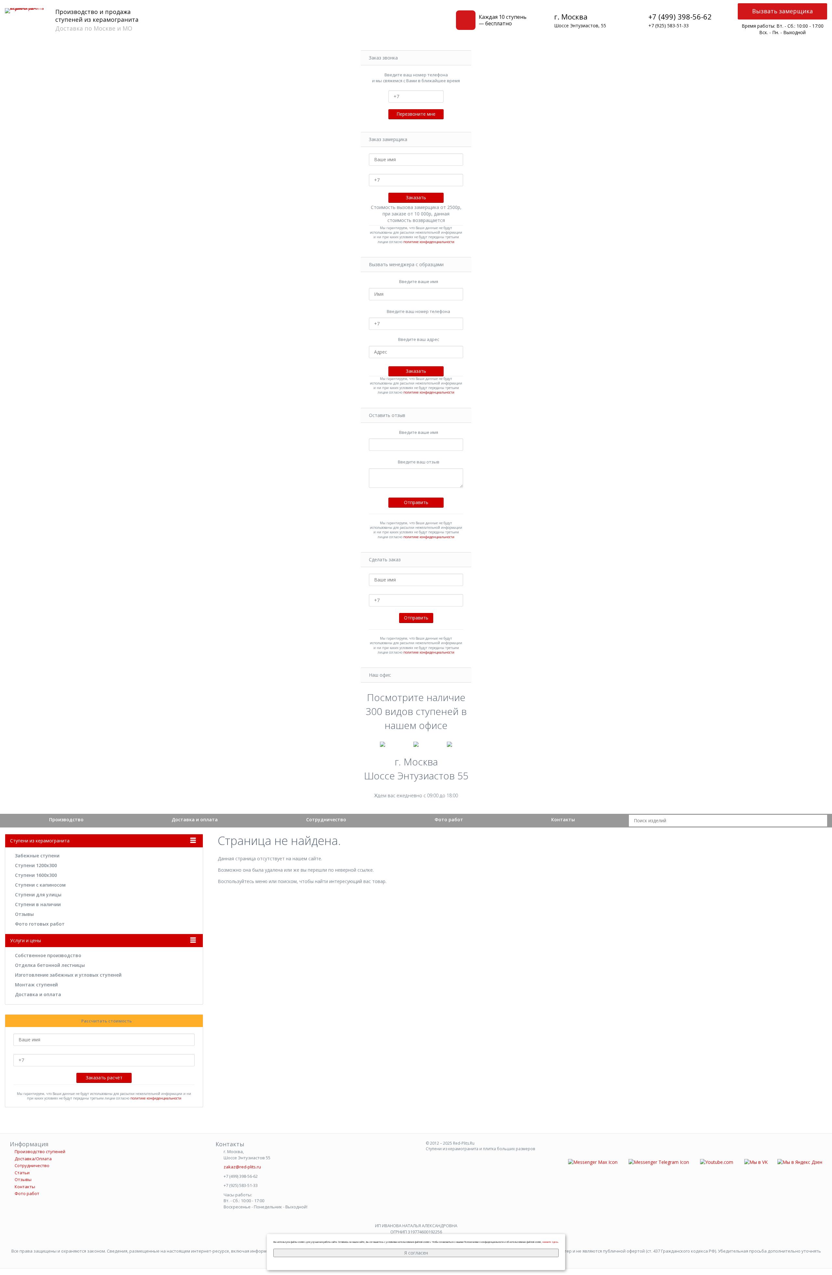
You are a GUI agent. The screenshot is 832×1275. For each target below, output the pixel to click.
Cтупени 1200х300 (36, 865)
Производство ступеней (40, 1151)
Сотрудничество (326, 819)
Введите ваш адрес (418, 339)
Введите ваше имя (418, 281)
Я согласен (416, 1253)
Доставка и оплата (195, 819)
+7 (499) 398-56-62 (680, 16)
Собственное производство (48, 955)
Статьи (22, 1173)
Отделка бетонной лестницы (50, 965)
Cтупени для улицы (38, 894)
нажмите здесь (550, 1242)
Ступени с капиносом (40, 885)
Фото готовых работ (40, 924)
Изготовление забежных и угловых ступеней (68, 975)
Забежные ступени (37, 855)
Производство (66, 819)
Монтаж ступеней (36, 985)
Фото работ (449, 819)
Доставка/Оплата (33, 1159)
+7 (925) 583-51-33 (668, 25)
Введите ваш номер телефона (418, 311)
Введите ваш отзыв (418, 462)
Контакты (563, 819)
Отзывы (24, 914)
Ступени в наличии (38, 904)
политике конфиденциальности (428, 242)
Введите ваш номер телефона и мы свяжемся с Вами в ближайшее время (416, 78)
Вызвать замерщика (782, 11)
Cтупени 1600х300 (36, 875)
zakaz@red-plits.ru (242, 1167)
